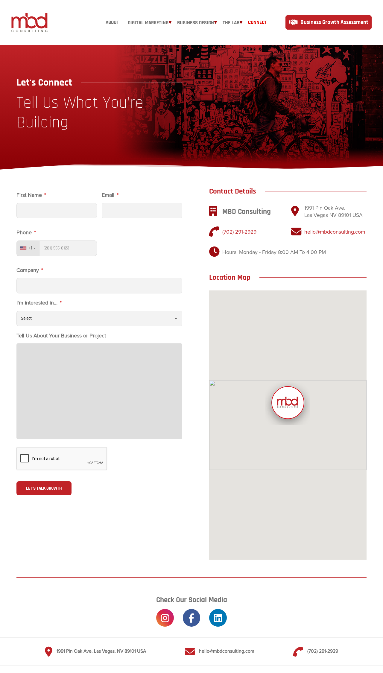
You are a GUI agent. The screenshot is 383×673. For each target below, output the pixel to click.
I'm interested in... (39, 302)
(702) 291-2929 (239, 232)
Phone (26, 232)
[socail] (165, 618)
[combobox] (28, 248)
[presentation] (61, 459)
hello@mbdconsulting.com (334, 232)
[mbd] (29, 22)
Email (110, 195)
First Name (31, 195)
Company (29, 270)
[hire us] (328, 22)
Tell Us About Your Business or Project (61, 335)
